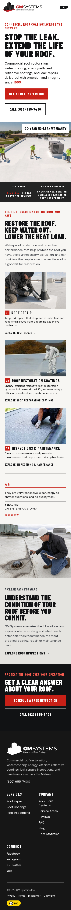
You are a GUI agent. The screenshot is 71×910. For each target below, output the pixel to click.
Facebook (13, 854)
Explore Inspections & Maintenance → (31, 464)
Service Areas (48, 811)
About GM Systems (46, 803)
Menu (64, 7)
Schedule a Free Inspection (35, 700)
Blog (42, 828)
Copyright (49, 895)
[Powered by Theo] (35, 903)
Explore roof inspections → (27, 653)
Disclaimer (34, 895)
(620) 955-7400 (18, 782)
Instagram (13, 859)
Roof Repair (15, 801)
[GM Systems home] (22, 7)
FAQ (41, 822)
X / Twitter (14, 865)
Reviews (44, 817)
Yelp (9, 871)
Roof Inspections (18, 813)
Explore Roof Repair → (20, 332)
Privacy (11, 895)
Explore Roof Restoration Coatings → (31, 400)
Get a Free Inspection (26, 94)
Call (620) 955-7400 (25, 109)
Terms (21, 895)
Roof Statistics (49, 834)
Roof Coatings (16, 807)
